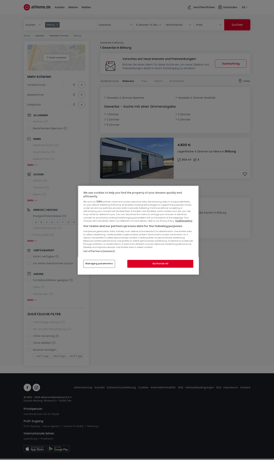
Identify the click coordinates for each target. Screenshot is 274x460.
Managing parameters (99, 263)
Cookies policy (183, 220)
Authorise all (160, 263)
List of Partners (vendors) (99, 251)
